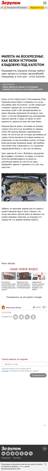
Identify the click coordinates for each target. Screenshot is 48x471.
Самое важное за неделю (14, 359)
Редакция (5, 457)
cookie (20, 466)
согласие (5, 371)
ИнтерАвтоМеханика (17, 7)
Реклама (17, 457)
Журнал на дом (38, 7)
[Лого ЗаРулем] (10, 3)
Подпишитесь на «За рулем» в (24, 297)
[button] (45, 464)
